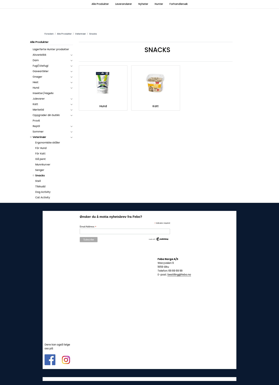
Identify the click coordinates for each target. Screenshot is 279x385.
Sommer (38, 131)
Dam (36, 60)
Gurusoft (139, 379)
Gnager (37, 77)
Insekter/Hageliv (43, 93)
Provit (36, 120)
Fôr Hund (40, 148)
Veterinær (39, 137)
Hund (36, 88)
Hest (35, 82)
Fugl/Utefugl (40, 66)
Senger (39, 170)
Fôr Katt (40, 153)
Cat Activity (42, 197)
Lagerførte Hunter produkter (51, 49)
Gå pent (40, 159)
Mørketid (38, 109)
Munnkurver (42, 164)
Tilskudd (40, 186)
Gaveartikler (41, 71)
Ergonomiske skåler (47, 142)
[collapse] (71, 55)
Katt (35, 104)
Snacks (40, 175)
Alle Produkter (39, 42)
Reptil (36, 126)
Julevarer (39, 99)
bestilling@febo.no (179, 274)
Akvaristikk (39, 55)
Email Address (88, 226)
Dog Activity (43, 192)
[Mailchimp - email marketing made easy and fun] (158, 239)
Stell (38, 181)
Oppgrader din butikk (46, 115)
